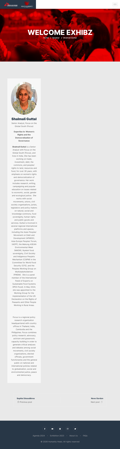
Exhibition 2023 (57, 435)
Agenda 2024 (39, 435)
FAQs (85, 435)
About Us (73, 435)
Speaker (56, 38)
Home (46, 38)
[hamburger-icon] (115, 4)
